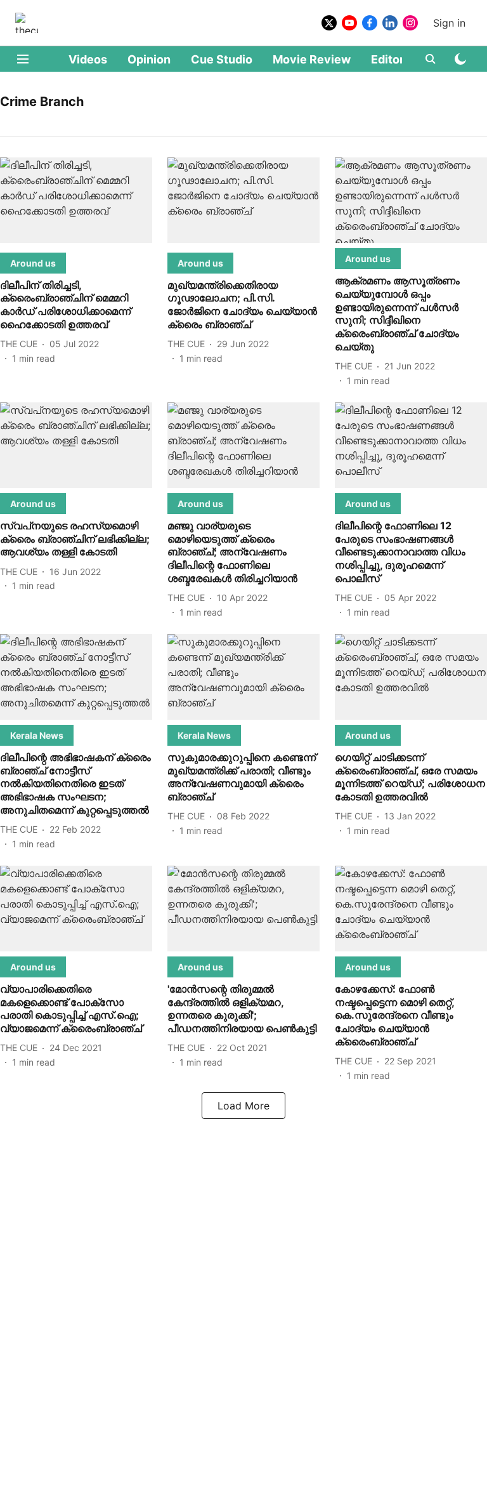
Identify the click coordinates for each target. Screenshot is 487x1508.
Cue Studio (221, 59)
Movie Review (312, 59)
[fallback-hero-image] (76, 202)
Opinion (149, 59)
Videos (87, 59)
